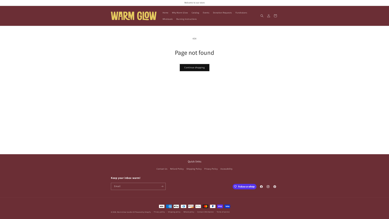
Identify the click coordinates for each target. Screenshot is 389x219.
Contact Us (162, 168)
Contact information (205, 212)
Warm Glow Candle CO (126, 212)
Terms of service (223, 212)
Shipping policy (174, 212)
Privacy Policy (211, 168)
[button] (262, 15)
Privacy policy (159, 212)
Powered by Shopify (143, 212)
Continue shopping (194, 67)
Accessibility (226, 168)
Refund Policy (177, 168)
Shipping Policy (193, 168)
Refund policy (189, 212)
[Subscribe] (162, 186)
